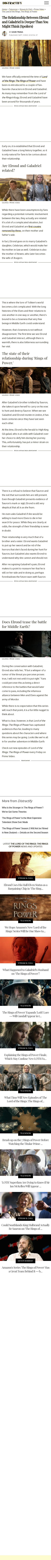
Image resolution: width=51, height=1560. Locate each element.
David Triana (17, 32)
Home (4, 9)
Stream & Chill (26, 9)
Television (13, 9)
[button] (47, 3)
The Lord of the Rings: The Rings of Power (19, 11)
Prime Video (39, 9)
